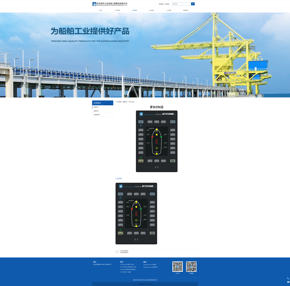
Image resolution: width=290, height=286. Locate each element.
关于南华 (117, 10)
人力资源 (168, 10)
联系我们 (185, 10)
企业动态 (151, 10)
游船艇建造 (97, 114)
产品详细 (119, 178)
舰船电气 (96, 107)
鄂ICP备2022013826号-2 (145, 284)
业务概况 (134, 10)
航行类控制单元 (124, 252)
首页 (100, 10)
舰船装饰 (96, 111)
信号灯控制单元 (124, 251)
